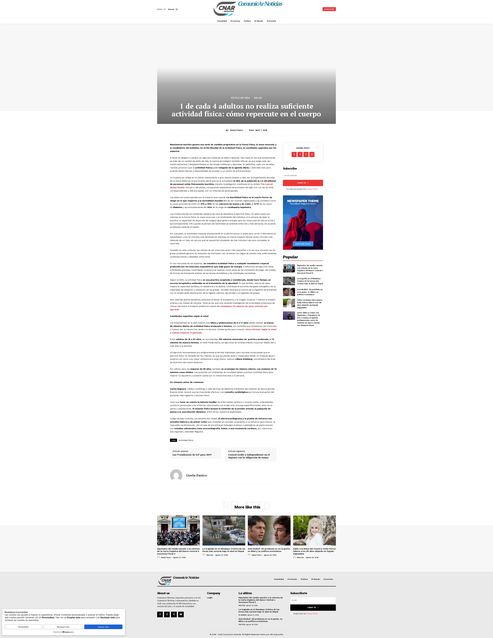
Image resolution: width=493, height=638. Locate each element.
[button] (173, 9)
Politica (242, 605)
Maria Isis (209, 555)
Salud (258, 98)
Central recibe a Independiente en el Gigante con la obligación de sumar (249, 456)
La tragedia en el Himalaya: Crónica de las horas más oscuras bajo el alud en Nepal (310, 281)
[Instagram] (167, 614)
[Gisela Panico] (176, 475)
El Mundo (242, 615)
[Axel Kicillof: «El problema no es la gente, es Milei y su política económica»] (289, 292)
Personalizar (23, 627)
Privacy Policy (311, 189)
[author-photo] (158, 557)
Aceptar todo (103, 627)
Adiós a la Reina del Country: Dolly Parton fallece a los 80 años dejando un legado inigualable (310, 304)
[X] (300, 154)
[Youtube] (181, 614)
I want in (301, 183)
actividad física (186, 440)
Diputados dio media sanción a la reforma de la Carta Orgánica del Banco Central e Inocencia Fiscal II (310, 269)
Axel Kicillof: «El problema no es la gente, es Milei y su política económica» (310, 292)
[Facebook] (294, 154)
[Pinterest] (306, 154)
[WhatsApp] (311, 154)
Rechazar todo (63, 627)
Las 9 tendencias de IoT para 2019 (192, 454)
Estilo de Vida (240, 98)
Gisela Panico (236, 130)
